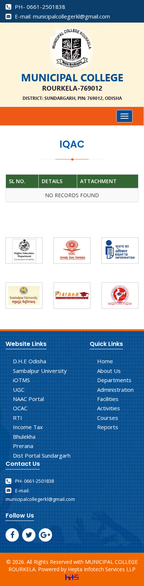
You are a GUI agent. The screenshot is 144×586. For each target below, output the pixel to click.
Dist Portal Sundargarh (42, 455)
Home (105, 361)
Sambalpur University (40, 370)
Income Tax (28, 427)
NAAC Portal (28, 399)
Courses (107, 417)
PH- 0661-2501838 (39, 6)
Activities (108, 408)
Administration (115, 389)
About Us (109, 370)
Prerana (23, 445)
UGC (18, 389)
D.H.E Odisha (29, 361)
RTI (17, 417)
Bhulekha (24, 436)
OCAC (20, 408)
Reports (107, 427)
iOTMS (21, 380)
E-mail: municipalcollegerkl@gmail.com (61, 16)
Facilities (108, 399)
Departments (114, 380)
